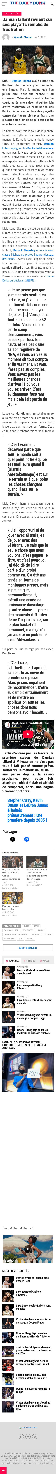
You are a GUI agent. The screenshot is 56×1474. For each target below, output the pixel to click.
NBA (20, 938)
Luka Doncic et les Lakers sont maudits (34, 1001)
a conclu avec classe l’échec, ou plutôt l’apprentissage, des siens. (28, 254)
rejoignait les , (28, 146)
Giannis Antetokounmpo (16, 934)
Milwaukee (9, 938)
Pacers (30, 938)
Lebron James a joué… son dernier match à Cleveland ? (31, 1376)
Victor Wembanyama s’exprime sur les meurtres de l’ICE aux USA (33, 1405)
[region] (28, 1249)
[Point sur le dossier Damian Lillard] (12, 898)
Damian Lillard (21, 81)
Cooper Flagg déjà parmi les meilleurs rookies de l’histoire (34, 1031)
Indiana (36, 934)
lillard (47, 934)
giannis (40, 930)
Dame (36, 925)
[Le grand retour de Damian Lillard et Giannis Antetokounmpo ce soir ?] (12, 862)
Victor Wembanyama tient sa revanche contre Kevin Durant (32, 1362)
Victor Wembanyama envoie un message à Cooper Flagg (34, 1016)
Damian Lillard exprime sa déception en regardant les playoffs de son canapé (36, 874)
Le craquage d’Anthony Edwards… (29, 987)
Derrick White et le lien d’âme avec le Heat (33, 972)
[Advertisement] (28, 1128)
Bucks (26, 925)
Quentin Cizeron (23, 37)
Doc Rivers (28, 930)
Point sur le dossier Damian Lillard (11, 907)
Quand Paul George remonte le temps (33, 1390)
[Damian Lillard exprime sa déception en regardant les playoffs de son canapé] (36, 862)
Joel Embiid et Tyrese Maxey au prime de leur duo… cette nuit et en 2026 (33, 1350)
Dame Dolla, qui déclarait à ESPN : (28, 278)
